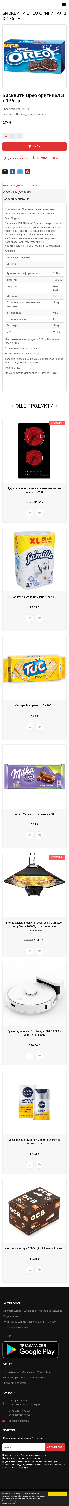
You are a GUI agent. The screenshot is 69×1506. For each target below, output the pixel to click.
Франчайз (28, 1372)
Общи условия (11, 1316)
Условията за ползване (31, 1455)
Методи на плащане (50, 1310)
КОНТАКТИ (9, 1392)
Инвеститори (10, 1377)
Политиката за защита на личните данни (21, 1458)
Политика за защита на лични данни (23, 1321)
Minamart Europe (11, 1310)
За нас (52, 1321)
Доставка (30, 1310)
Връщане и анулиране (15, 1327)
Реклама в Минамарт (34, 1377)
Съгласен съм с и (24, 1456)
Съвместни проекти (14, 1383)
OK (58, 1494)
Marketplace (44, 1372)
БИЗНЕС (7, 1364)
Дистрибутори (10, 1372)
